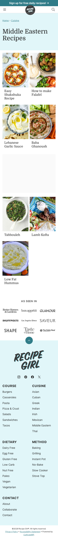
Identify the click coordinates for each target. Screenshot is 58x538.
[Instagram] (18, 377)
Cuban (36, 397)
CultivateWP (29, 535)
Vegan (6, 481)
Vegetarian (9, 487)
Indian (36, 408)
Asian (35, 391)
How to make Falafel (41, 92)
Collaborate (9, 509)
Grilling (36, 453)
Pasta (6, 403)
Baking (36, 447)
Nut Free (7, 470)
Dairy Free (8, 447)
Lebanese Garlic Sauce (13, 144)
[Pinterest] (25, 377)
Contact (7, 515)
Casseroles (9, 397)
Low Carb (8, 464)
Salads (6, 414)
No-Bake (37, 464)
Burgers (7, 391)
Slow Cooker (40, 470)
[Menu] (4, 9)
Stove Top (38, 475)
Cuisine (15, 20)
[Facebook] (32, 377)
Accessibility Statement (30, 531)
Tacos (6, 425)
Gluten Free (9, 459)
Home (5, 20)
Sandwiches (10, 419)
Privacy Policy (11, 531)
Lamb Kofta (40, 235)
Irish (34, 414)
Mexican (37, 419)
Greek (36, 403)
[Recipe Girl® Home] (30, 10)
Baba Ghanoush (39, 144)
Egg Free (7, 453)
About (6, 503)
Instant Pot (39, 459)
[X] (39, 377)
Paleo (5, 475)
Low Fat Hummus (11, 281)
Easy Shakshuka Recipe (12, 94)
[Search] (53, 9)
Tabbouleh (12, 235)
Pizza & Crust (10, 408)
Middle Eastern (41, 425)
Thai (35, 431)
